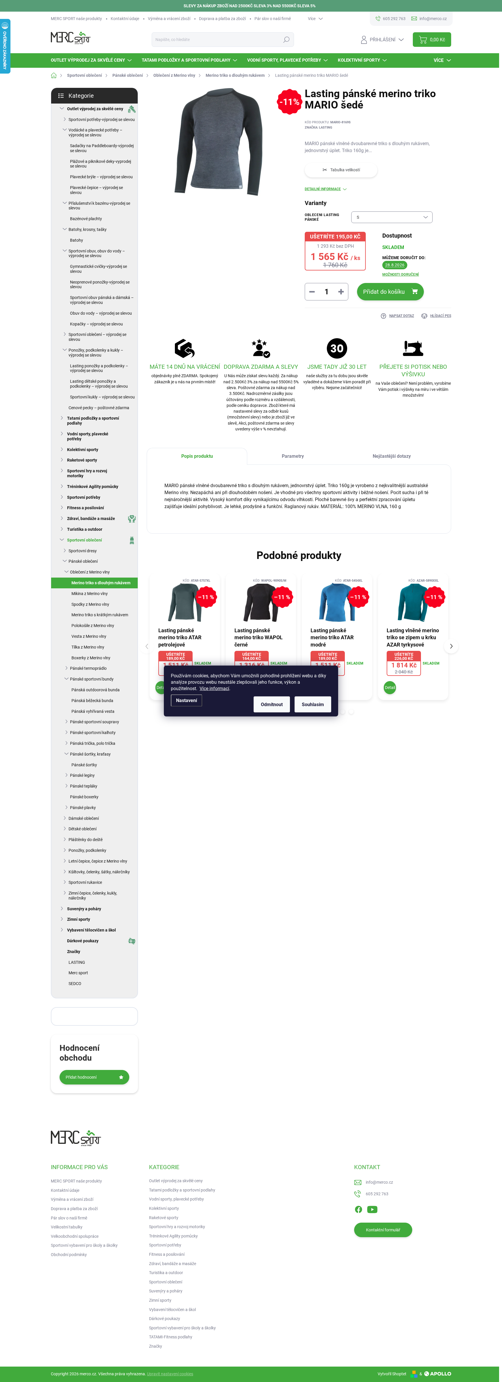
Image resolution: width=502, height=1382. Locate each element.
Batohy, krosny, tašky (88, 229)
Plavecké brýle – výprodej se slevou (101, 176)
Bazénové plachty (86, 218)
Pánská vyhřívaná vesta (92, 711)
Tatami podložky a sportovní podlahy (93, 420)
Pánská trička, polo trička (92, 743)
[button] (342, 711)
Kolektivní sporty (82, 449)
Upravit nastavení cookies (170, 1374)
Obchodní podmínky (69, 1254)
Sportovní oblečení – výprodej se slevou (97, 337)
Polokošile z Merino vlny (92, 625)
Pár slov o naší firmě (272, 18)
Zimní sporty (78, 919)
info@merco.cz (379, 1182)
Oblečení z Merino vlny (90, 572)
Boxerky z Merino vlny (90, 658)
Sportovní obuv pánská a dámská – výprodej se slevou (102, 300)
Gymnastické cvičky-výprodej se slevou (98, 269)
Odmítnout (272, 704)
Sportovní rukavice (85, 882)
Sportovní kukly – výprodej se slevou (102, 397)
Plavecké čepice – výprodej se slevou (96, 190)
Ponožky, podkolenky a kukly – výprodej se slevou (96, 352)
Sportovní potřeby (83, 497)
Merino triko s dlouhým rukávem (100, 582)
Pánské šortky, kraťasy (90, 754)
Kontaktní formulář (383, 1230)
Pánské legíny (82, 775)
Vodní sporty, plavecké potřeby (87, 436)
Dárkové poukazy (82, 940)
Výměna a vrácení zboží (169, 18)
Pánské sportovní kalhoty (93, 732)
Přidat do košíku (384, 291)
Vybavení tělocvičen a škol (91, 930)
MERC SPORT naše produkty (76, 18)
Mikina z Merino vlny (89, 593)
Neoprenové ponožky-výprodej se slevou (100, 284)
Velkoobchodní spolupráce (74, 1236)
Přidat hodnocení (81, 1077)
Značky (73, 951)
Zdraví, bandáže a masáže (91, 518)
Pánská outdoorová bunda (95, 690)
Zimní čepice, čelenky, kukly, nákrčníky (93, 895)
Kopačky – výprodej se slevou (96, 324)
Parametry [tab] (293, 456)
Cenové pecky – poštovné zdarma (99, 407)
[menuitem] (92, 60)
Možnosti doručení (400, 275)
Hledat (286, 39)
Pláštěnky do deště (86, 839)
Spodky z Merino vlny (90, 604)
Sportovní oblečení (84, 540)
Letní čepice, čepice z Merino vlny (98, 861)
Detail (162, 687)
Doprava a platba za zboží (222, 18)
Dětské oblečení (82, 829)
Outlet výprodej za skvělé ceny (95, 108)
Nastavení (186, 700)
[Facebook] (358, 1208)
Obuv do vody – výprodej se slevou (101, 313)
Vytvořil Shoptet (392, 1374)
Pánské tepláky (83, 786)
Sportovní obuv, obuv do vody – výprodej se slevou (97, 253)
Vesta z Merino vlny (88, 636)
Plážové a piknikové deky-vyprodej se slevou (100, 164)
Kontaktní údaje (125, 18)
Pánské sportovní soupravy (94, 722)
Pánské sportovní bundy (92, 679)
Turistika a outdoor (84, 529)
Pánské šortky (84, 765)
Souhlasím (313, 704)
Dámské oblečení (84, 818)
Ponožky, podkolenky (87, 850)
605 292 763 (377, 1194)
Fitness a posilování (85, 507)
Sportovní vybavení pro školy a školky (84, 1245)
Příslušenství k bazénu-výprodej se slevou (99, 206)
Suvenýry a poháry (84, 909)
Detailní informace (323, 189)
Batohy (76, 240)
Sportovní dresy (83, 550)
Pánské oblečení (83, 561)
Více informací (214, 688)
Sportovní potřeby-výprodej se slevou (102, 119)
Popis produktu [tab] (197, 456)
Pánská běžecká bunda (92, 700)
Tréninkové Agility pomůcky (92, 486)
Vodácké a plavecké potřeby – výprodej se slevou (95, 132)
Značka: (318, 127)
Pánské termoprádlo (88, 668)
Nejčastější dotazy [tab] (392, 456)
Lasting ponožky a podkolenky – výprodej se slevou (99, 368)
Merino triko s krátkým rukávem (99, 614)
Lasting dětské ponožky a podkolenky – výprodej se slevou (99, 384)
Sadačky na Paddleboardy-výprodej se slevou (102, 148)
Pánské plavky (83, 807)
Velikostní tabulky (67, 1227)
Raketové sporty (82, 460)
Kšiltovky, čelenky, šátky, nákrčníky (99, 872)
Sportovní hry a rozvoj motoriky (87, 473)
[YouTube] (372, 1208)
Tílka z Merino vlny (87, 647)
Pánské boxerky (84, 797)
